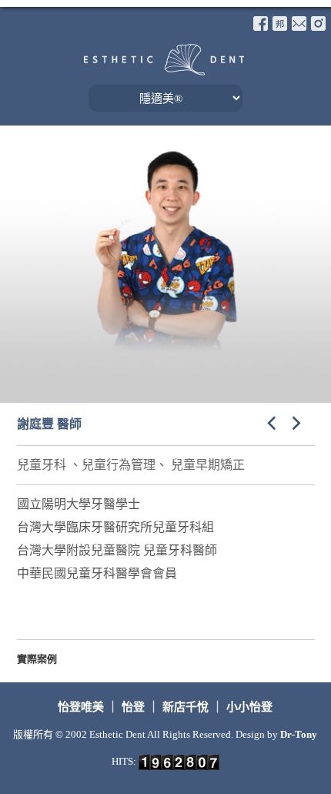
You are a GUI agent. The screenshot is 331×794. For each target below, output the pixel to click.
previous (268, 422)
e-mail (299, 23)
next (299, 422)
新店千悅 (185, 707)
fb (260, 23)
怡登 (133, 707)
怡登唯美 (82, 707)
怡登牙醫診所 (164, 59)
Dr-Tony (298, 734)
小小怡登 (249, 707)
